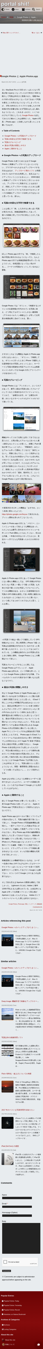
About (17, 9)
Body (4, 1221)
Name (4, 1195)
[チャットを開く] (38, 1344)
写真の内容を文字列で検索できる (18, 139)
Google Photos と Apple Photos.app (19, 76)
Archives (27, 9)
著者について (10, 1344)
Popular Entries (7, 1296)
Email (5, 1204)
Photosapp (21, 904)
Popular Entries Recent (12, 1310)
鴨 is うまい (36, 33)
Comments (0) (37, 907)
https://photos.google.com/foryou (14, 514)
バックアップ (32, 904)
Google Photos (28, 115)
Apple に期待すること (13, 149)
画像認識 (39, 904)
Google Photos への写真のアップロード (20, 136)
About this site (10, 1340)
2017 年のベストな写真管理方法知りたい (18, 1110)
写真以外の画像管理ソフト (12, 1037)
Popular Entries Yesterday (13, 1305)
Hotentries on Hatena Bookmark (15, 1314)
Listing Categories (10, 1329)
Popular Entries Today (11, 1301)
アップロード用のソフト (25, 171)
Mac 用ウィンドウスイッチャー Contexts (12, 33)
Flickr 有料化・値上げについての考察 (16, 1074)
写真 (24, 82)
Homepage (6, 1212)
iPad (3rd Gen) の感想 (10, 1146)
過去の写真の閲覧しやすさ (15, 145)
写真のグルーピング (13, 142)
